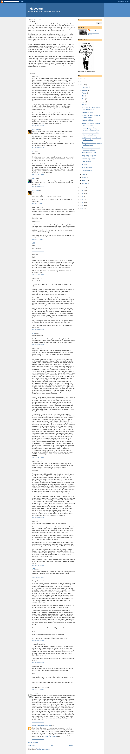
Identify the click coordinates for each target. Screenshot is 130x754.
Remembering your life (88, 159)
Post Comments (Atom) (43, 749)
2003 (82, 208)
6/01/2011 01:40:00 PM (38, 251)
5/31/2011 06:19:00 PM (38, 174)
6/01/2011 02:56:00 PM (38, 274)
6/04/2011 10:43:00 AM (37, 577)
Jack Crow (35, 129)
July (83, 96)
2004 (82, 205)
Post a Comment (33, 742)
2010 (82, 187)
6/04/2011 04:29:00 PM (38, 662)
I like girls (31, 21)
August (84, 93)
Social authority (86, 161)
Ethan (34, 178)
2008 (82, 193)
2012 (82, 82)
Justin (34, 693)
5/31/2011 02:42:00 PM (38, 147)
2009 (82, 190)
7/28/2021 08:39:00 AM (38, 739)
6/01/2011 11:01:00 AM (37, 203)
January (84, 183)
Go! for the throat (87, 170)
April (83, 174)
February (85, 180)
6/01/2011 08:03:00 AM (37, 186)
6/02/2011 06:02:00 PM (38, 329)
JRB (33, 151)
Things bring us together (89, 155)
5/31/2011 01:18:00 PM (38, 125)
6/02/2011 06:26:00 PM (38, 344)
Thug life (84, 164)
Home (51, 745)
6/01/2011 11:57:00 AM (37, 239)
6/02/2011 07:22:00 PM (38, 517)
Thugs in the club (87, 167)
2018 (82, 79)
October (84, 90)
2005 (82, 202)
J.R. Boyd (93, 30)
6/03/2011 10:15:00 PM (38, 565)
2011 (82, 85)
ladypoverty (35, 8)
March (84, 177)
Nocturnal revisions (87, 120)
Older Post (72, 745)
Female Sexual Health (50, 736)
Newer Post (31, 745)
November (85, 87)
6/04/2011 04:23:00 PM (38, 640)
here (38, 184)
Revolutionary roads (87, 112)
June (83, 99)
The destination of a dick (89, 153)
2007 (82, 196)
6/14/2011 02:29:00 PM (38, 722)
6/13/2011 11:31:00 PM (37, 689)
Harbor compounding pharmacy (41, 725)
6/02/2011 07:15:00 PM (38, 457)
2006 (82, 199)
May (83, 102)
